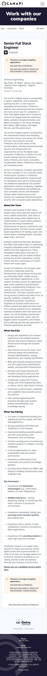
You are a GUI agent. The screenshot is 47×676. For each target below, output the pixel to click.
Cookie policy (29, 629)
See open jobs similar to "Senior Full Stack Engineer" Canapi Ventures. (24, 70)
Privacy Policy (23, 670)
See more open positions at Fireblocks (24, 604)
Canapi (14, 4)
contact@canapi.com (23, 647)
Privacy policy (18, 629)
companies (12, 28)
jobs (3, 28)
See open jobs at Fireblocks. (21, 66)
